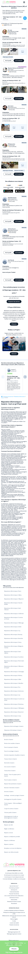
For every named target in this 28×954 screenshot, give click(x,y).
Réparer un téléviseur (9, 840)
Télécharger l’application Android (14, 934)
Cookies (14, 921)
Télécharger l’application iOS (14, 932)
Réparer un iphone (8, 844)
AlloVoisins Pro (14, 890)
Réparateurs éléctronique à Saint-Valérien (12, 652)
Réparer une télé (8, 825)
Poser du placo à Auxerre (10, 780)
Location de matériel (14, 923)
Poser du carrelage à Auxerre (11, 751)
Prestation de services (14, 925)
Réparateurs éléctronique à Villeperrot (14, 599)
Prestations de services (8, 396)
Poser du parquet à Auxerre (11, 747)
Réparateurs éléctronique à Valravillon (13, 683)
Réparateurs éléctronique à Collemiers (14, 613)
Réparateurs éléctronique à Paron (12, 591)
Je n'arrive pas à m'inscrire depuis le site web (14, 877)
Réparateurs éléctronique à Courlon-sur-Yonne (14, 699)
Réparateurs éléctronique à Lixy (12, 695)
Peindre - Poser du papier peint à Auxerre (12, 775)
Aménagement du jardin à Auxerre (12, 799)
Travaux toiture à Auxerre (10, 759)
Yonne (2, 397)
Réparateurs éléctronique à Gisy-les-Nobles (13, 603)
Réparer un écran (8, 832)
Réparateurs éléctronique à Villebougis (14, 623)
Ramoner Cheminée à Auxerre (11, 787)
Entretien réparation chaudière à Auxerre (14, 755)
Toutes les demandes (14, 891)
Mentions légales (14, 919)
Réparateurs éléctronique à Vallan (12, 679)
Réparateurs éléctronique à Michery (13, 675)
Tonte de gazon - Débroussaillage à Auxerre (13, 803)
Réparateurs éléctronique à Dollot (12, 627)
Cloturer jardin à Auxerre (10, 812)
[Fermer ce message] (25, 943)
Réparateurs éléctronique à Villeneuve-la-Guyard (14, 667)
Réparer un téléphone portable (12, 836)
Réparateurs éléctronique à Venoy (12, 642)
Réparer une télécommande (11, 852)
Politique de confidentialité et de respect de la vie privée (14, 913)
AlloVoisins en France (14, 897)
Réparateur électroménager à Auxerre (13, 726)
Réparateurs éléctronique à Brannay (13, 634)
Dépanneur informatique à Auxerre (13, 730)
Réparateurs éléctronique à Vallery (13, 595)
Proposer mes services (14, 893)
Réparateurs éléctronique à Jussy (12, 716)
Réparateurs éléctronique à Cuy (12, 630)
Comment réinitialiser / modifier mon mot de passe (14, 879)
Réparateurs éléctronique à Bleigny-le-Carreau (13, 646)
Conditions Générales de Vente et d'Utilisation (14, 910)
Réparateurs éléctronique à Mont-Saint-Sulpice (14, 661)
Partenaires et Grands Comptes (14, 901)
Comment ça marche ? (14, 888)
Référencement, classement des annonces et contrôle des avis (14, 916)
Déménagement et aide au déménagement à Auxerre (11, 817)
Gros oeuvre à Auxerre (10, 767)
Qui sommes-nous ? (14, 886)
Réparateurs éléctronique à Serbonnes (14, 691)
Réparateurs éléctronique (19, 396)
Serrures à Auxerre (8, 791)
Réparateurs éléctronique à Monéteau (14, 704)
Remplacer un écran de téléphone (12, 848)
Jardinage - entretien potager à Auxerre (14, 795)
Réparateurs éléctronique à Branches (13, 638)
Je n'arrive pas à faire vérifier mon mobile (14, 873)
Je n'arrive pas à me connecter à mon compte (14, 875)
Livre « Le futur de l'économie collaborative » (14, 895)
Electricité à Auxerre (9, 763)
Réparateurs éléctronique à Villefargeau (14, 708)
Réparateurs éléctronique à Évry (12, 687)
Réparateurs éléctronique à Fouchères (14, 657)
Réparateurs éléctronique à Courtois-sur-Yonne (13, 618)
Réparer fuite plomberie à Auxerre (12, 784)
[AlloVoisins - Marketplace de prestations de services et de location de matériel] (9, 3)
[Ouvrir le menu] (24, 2)
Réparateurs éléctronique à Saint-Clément (12, 608)
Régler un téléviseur (9, 829)
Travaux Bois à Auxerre (9, 770)
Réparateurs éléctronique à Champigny (14, 671)
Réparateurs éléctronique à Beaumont (14, 712)
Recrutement (14, 903)
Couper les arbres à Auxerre (11, 808)
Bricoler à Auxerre (8, 739)
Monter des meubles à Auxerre (12, 743)
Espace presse (14, 899)
